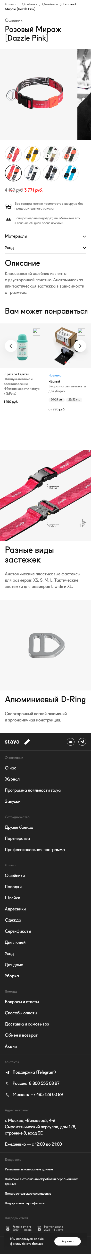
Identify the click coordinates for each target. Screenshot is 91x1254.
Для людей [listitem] (15, 942)
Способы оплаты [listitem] (21, 1013)
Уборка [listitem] (12, 976)
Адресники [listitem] (15, 909)
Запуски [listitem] (12, 801)
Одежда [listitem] (13, 920)
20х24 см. (56, 400)
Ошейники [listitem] (15, 876)
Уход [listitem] (9, 954)
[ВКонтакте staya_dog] (70, 742)
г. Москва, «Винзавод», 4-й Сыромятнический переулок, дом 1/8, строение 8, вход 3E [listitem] (40, 1127)
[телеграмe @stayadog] (82, 742)
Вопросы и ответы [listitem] (22, 1002)
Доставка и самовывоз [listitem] (27, 1024)
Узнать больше (32, 1244)
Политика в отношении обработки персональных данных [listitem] (41, 1181)
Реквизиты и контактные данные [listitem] (29, 1169)
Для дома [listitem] (14, 965)
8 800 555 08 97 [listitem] (36, 1084)
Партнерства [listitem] (17, 839)
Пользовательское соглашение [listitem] (28, 1193)
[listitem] (30, 1072)
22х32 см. (74, 400)
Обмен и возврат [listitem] (21, 1035)
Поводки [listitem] (13, 887)
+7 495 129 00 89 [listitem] (38, 1095)
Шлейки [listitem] (12, 898)
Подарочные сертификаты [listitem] (25, 1203)
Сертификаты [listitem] (18, 931)
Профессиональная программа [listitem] (35, 850)
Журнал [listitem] (12, 779)
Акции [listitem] (11, 1046)
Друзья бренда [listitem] (19, 827)
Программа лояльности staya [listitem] (33, 790)
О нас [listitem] (10, 768)
